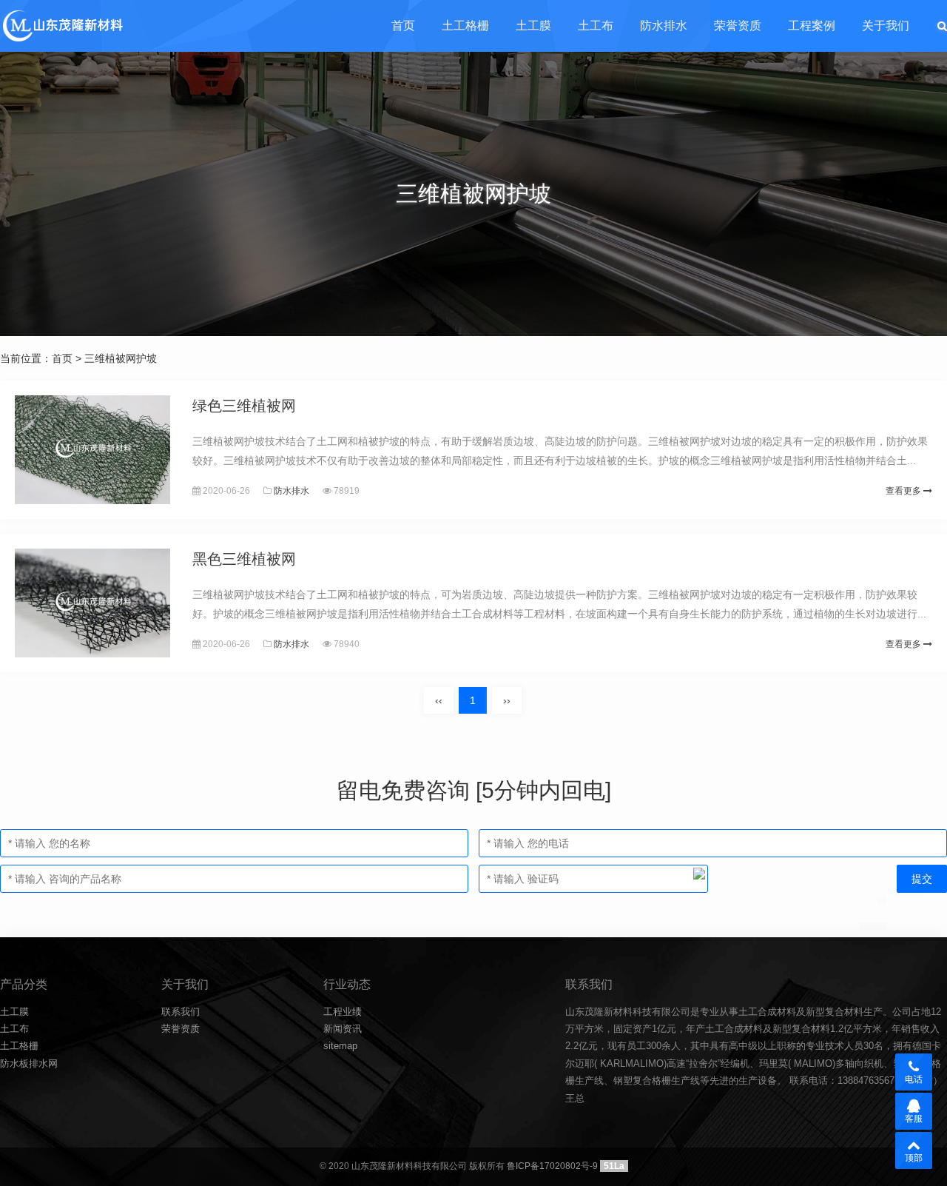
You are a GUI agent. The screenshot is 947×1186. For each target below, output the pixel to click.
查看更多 (904, 491)
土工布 (595, 25)
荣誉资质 (737, 25)
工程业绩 (342, 1011)
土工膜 (533, 25)
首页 (403, 25)
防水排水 (663, 25)
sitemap (340, 1045)
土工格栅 (465, 25)
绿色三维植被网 (244, 406)
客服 (914, 1118)
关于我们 (885, 25)
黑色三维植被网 (244, 559)
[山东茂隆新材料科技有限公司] (62, 25)
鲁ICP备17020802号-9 (552, 1166)
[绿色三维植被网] (92, 449)
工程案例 (811, 25)
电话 (914, 1079)
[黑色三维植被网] (92, 603)
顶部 (914, 1158)
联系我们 (180, 1011)
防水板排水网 (29, 1063)
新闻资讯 (342, 1028)
